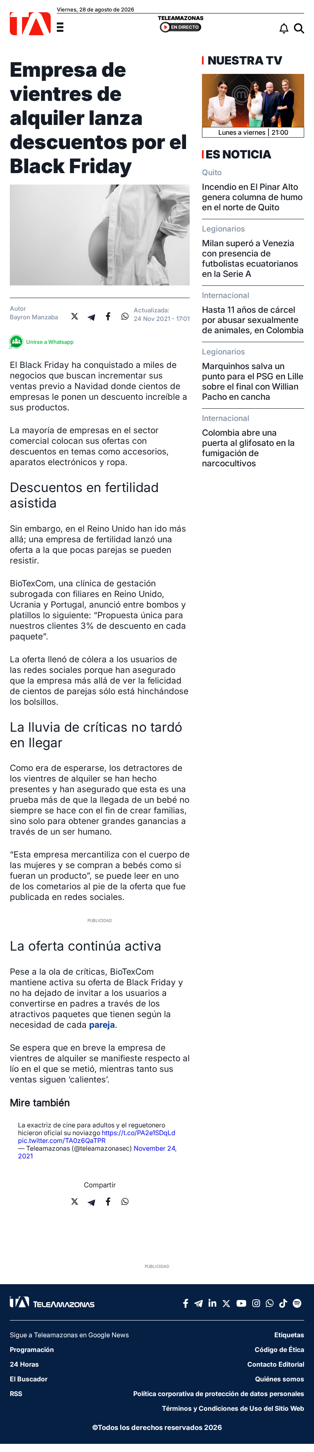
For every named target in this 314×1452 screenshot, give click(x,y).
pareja (102, 1025)
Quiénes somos (279, 1379)
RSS (16, 1394)
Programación (32, 1349)
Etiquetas (289, 1335)
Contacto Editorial (275, 1364)
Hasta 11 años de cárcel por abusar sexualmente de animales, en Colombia (253, 320)
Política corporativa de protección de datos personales (218, 1394)
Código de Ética (279, 1349)
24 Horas (24, 1364)
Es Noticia (238, 154)
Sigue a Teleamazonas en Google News (69, 1335)
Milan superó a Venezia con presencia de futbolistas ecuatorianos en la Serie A (250, 258)
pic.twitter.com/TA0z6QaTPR (61, 1140)
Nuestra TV (244, 60)
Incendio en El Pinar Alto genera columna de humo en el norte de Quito (252, 197)
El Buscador (28, 1379)
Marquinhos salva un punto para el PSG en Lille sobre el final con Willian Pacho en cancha (252, 381)
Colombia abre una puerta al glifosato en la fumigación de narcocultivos (248, 448)
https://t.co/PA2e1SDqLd (138, 1133)
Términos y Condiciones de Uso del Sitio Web (233, 1408)
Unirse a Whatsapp (50, 342)
